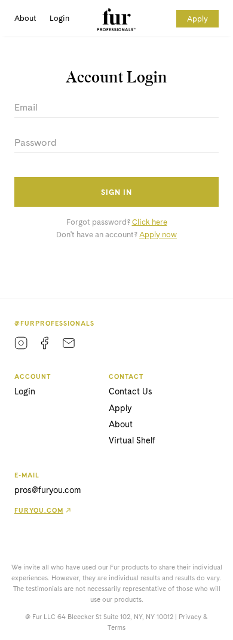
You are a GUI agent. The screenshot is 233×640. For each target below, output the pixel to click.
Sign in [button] (116, 192)
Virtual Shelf (132, 440)
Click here (149, 222)
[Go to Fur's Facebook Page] (44, 343)
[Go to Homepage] (116, 19)
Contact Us (130, 391)
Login (59, 18)
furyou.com (38, 510)
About (25, 18)
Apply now (158, 234)
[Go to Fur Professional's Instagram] (20, 343)
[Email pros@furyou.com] (68, 343)
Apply (197, 18)
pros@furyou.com (47, 490)
